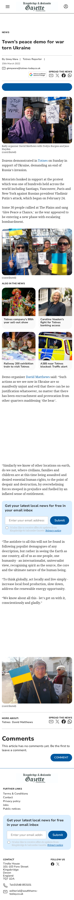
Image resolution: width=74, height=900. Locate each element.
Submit (59, 520)
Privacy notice (53, 530)
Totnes (43, 160)
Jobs (6, 805)
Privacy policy (11, 801)
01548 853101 (22, 885)
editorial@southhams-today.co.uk (23, 892)
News (5, 32)
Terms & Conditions (15, 793)
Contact (8, 797)
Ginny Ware (12, 59)
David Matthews (38, 377)
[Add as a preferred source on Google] (37, 74)
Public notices (11, 809)
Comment (61, 757)
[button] (7, 6)
